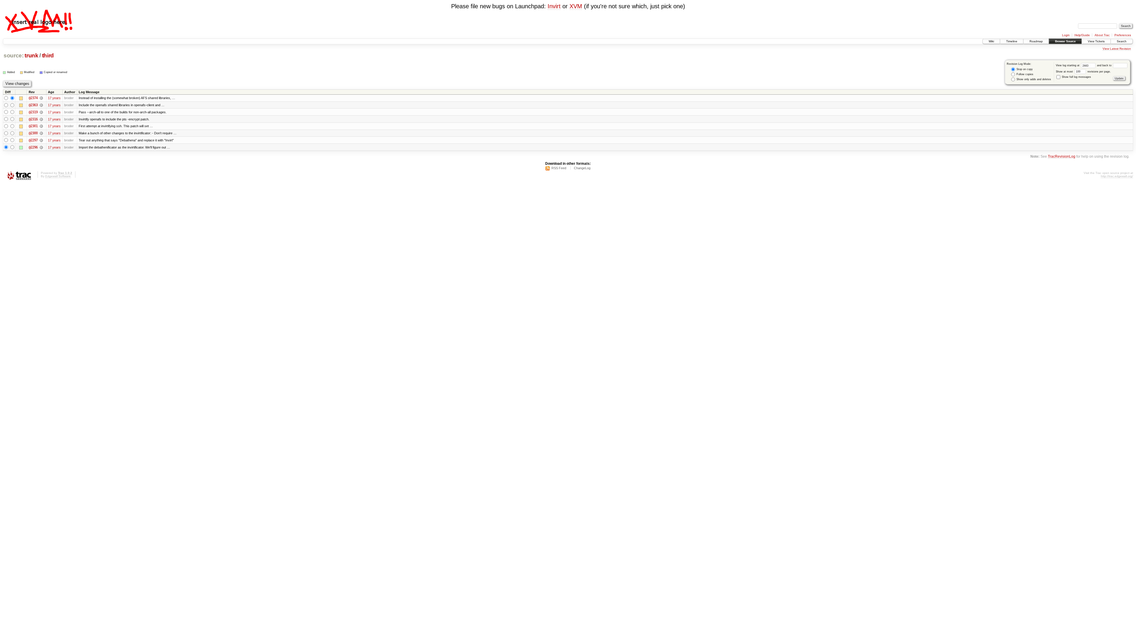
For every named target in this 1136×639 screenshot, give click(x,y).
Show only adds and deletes (1033, 79)
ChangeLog (582, 168)
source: (14, 55)
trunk (31, 55)
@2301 (33, 126)
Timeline (1011, 41)
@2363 (33, 105)
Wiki (991, 41)
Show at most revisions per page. (1083, 71)
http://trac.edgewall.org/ (1117, 176)
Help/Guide (1082, 35)
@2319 (33, 112)
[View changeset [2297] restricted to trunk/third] (41, 140)
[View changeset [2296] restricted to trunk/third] (41, 147)
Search (1122, 41)
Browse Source (1065, 41)
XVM (575, 6)
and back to (1104, 65)
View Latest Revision (1117, 48)
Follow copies (1024, 74)
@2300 (33, 133)
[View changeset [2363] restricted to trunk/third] (41, 105)
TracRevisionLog (1061, 156)
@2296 (33, 147)
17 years (54, 98)
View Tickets (1096, 41)
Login (1066, 35)
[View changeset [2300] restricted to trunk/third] (41, 133)
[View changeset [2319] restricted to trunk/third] (41, 112)
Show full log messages (1076, 76)
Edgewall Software (58, 176)
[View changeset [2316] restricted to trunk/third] (41, 119)
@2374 (33, 98)
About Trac (1102, 35)
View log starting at (1068, 65)
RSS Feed (558, 168)
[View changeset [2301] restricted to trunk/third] (41, 126)
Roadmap (1036, 41)
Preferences (1122, 35)
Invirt (554, 6)
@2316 (33, 119)
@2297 (33, 140)
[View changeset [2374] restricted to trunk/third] (41, 98)
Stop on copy (1024, 69)
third (48, 55)
